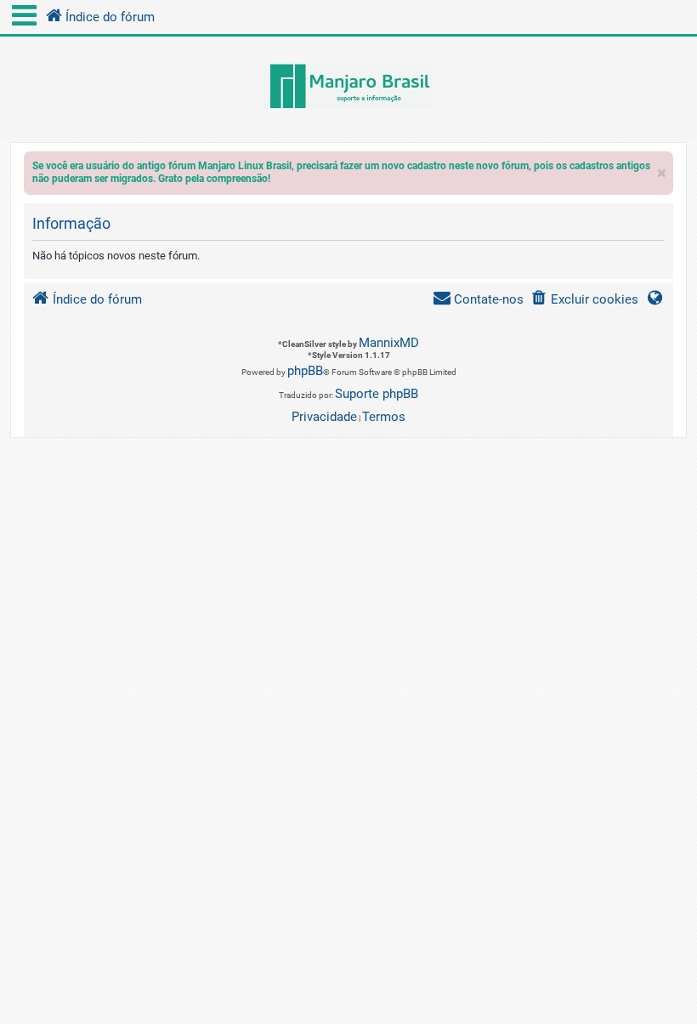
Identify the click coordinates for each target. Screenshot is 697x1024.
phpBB (305, 370)
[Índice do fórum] (348, 87)
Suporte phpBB (376, 393)
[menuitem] (584, 299)
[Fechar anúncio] (662, 169)
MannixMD (389, 342)
